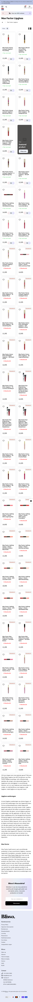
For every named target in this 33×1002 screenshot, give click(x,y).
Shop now (23, 151)
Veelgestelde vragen (6, 944)
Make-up (3, 952)
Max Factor (4, 777)
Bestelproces (4, 929)
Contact (3, 942)
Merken (3, 961)
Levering (3, 933)
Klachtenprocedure (6, 938)
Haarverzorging (5, 956)
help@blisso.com (7, 975)
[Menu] (2, 6)
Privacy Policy (4, 924)
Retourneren (4, 935)
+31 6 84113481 (7, 973)
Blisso (6, 991)
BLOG (2, 965)
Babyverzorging (5, 959)
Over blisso (4, 940)
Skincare (3, 954)
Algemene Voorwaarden (7, 927)
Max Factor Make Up (14, 855)
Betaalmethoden (5, 931)
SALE (2, 963)
